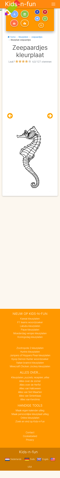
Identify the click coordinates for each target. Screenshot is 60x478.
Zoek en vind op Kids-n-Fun (30, 421)
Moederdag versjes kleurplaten (30, 333)
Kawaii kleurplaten (30, 318)
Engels (45, 459)
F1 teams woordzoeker (30, 322)
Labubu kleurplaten (30, 325)
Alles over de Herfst (30, 384)
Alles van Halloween (30, 388)
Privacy (30, 439)
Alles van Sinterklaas (30, 395)
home (13, 37)
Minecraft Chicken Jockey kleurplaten (30, 366)
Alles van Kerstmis (30, 399)
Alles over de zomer (30, 381)
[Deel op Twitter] (37, 18)
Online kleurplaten (30, 417)
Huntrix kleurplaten (30, 351)
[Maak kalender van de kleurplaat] (25, 14)
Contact (30, 432)
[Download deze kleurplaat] (25, 23)
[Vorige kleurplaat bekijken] (11, 116)
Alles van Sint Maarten (30, 392)
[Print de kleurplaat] (14, 23)
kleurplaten (23, 37)
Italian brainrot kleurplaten (30, 362)
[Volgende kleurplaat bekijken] (49, 116)
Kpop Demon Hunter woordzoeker (30, 359)
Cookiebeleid (30, 436)
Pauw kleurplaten (30, 329)
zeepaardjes (36, 37)
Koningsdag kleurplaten (30, 337)
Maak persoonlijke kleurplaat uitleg (30, 414)
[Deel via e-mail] (41, 25)
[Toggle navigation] (53, 4)
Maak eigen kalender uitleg (30, 410)
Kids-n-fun (20, 4)
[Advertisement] (30, 94)
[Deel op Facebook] (37, 11)
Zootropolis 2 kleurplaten (30, 348)
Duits (32, 459)
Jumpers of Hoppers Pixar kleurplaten (30, 355)
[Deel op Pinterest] (45, 11)
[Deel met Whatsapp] (45, 18)
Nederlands (15, 459)
